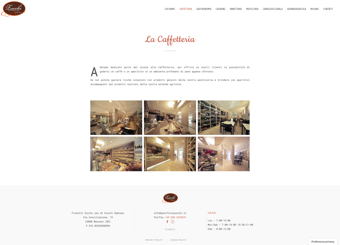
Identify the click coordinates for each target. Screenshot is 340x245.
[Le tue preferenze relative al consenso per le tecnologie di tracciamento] (323, 241)
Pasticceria (252, 8)
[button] (116, 117)
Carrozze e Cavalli (273, 8)
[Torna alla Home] (13, 9)
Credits (170, 229)
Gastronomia (203, 8)
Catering (220, 8)
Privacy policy (154, 240)
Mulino (314, 8)
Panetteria (236, 8)
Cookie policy (178, 240)
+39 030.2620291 (175, 217)
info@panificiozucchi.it (170, 213)
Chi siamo (170, 8)
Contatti (328, 8)
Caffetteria (185, 8)
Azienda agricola (296, 8)
